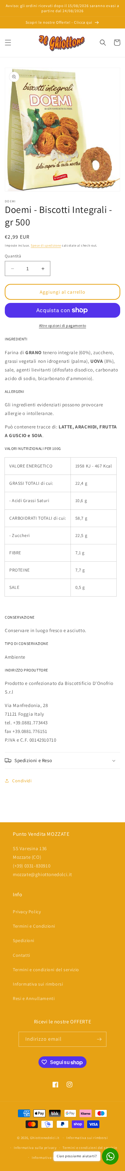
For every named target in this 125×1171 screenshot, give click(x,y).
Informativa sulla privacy (35, 1147)
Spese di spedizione (46, 245)
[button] (8, 43)
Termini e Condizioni (34, 926)
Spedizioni (23, 940)
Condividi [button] (21, 781)
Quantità (13, 256)
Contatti (21, 955)
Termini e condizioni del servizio (46, 969)
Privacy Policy (27, 912)
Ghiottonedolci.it (45, 1137)
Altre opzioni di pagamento (62, 325)
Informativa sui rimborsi (38, 984)
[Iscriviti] (99, 1039)
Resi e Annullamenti (33, 998)
